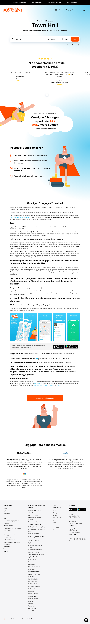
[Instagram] (80, 539)
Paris (54, 520)
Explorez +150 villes (57, 528)
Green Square (32, 596)
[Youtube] (82, 539)
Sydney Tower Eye (33, 543)
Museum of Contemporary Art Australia (36, 537)
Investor (7, 513)
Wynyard (30, 603)
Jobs (6, 516)
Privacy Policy (7, 546)
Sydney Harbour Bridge (35, 549)
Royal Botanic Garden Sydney (34, 518)
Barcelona (55, 510)
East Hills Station (33, 579)
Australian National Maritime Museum (36, 530)
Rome (54, 522)
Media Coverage (10, 540)
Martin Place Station (34, 586)
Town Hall (31, 606)
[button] (86, 620)
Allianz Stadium (32, 513)
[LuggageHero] (13, 12)
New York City (57, 518)
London (55, 515)
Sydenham (31, 591)
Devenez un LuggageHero (11, 521)
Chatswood (31, 564)
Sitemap (6, 551)
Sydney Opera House (34, 524)
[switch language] (56, 10)
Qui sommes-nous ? (9, 511)
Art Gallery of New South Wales (35, 546)
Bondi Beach (32, 559)
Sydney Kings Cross (34, 574)
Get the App (81, 10)
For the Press (7, 537)
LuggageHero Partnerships (13, 528)
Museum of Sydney (33, 533)
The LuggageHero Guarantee (12, 535)
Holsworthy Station (34, 571)
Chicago (55, 513)
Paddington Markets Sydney (36, 527)
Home (5, 508)
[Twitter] (77, 539)
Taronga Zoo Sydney (34, 522)
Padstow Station (33, 584)
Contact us (71, 539)
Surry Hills (31, 576)
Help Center (7, 530)
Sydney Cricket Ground (35, 510)
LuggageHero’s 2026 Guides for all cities (12, 543)
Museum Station (33, 598)
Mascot (30, 601)
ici (37, 358)
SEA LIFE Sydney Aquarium (36, 554)
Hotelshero (7, 523)
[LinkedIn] (85, 539)
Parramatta (31, 569)
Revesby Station (33, 594)
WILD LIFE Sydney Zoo (35, 540)
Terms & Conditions (9, 549)
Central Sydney (32, 611)
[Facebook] (75, 539)
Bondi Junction (32, 562)
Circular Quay (32, 608)
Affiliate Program (8, 525)
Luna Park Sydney (33, 552)
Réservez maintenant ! (45, 398)
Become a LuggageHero (67, 10)
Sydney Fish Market (34, 557)
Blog (5, 518)
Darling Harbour (33, 515)
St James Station (33, 589)
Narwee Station (32, 581)
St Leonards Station (34, 567)
